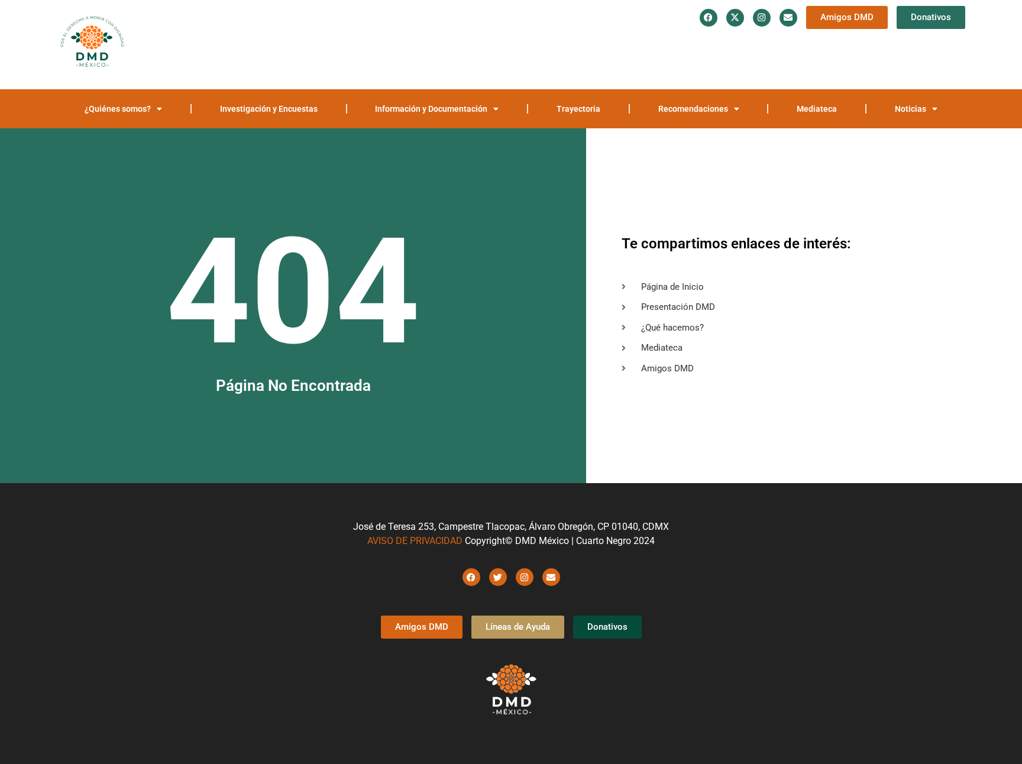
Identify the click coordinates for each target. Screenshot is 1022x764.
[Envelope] (788, 18)
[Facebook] (708, 18)
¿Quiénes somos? (380, 42)
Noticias (643, 70)
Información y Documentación (634, 42)
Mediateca (930, 42)
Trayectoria (751, 42)
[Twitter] (498, 577)
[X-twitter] (735, 18)
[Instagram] (762, 18)
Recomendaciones (836, 42)
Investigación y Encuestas (500, 42)
